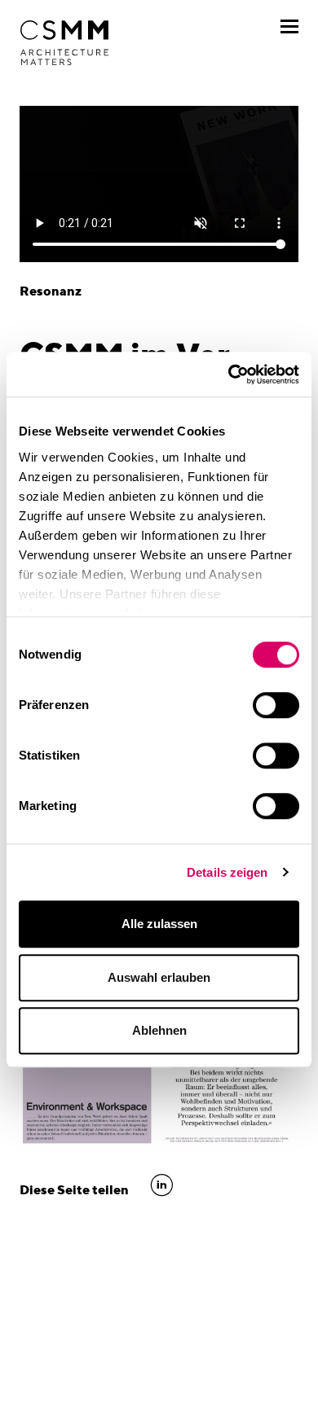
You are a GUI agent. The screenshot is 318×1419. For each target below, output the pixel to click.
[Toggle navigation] (289, 26)
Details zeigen (227, 872)
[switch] (276, 705)
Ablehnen (159, 1030)
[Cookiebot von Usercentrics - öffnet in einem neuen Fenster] (228, 374)
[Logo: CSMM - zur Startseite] (64, 43)
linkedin (161, 1185)
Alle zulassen (159, 924)
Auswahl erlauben (159, 977)
